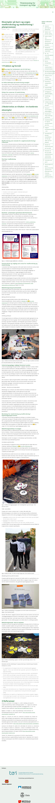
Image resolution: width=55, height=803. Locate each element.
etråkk (14, 117)
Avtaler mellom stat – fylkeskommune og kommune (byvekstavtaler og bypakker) (49, 41)
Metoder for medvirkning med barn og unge (49, 146)
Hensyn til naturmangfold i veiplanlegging (48, 109)
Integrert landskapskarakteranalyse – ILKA (49, 129)
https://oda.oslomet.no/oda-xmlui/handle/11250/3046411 (26, 723)
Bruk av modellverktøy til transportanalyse (48, 67)
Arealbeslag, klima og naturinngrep (48, 97)
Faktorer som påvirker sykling (48, 32)
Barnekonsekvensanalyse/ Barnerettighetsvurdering (49, 72)
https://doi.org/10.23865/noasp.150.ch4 (24, 708)
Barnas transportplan (48, 62)
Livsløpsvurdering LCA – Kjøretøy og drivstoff (49, 103)
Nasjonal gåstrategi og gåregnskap (48, 27)
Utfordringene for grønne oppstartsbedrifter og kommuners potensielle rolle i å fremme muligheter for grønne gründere (49, 170)
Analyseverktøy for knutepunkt (48, 88)
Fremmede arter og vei (48, 161)
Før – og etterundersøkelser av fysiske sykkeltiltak (49, 56)
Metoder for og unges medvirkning (21, 446)
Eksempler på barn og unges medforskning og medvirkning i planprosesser (48, 154)
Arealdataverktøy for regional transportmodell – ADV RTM (49, 122)
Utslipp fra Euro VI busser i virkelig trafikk (48, 77)
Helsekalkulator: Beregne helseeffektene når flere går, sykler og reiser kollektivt (48, 138)
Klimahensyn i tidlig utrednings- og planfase (49, 115)
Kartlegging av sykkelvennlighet (48, 92)
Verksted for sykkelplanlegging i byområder (49, 49)
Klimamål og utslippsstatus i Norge (48, 83)
